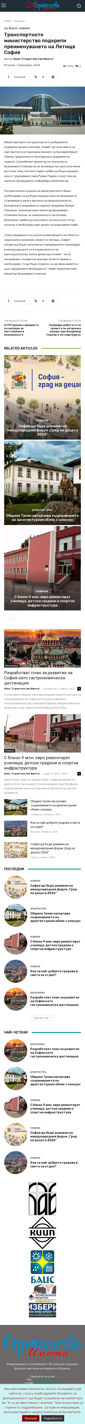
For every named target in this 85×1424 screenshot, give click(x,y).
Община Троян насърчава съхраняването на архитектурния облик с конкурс (42, 517)
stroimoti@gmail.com (47, 1382)
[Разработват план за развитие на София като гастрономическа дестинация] (42, 648)
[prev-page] (6, 618)
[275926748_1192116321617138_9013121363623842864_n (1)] (42, 1232)
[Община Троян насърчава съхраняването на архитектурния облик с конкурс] (42, 483)
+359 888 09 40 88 (45, 1379)
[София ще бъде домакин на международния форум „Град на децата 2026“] (42, 397)
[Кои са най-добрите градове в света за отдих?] (15, 829)
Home (7, 21)
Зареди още (41, 1017)
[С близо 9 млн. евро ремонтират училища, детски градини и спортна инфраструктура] (42, 568)
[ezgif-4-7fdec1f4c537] (42, 1300)
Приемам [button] (31, 1418)
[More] (53, 77)
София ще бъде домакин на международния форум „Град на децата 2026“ (42, 430)
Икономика (11, 665)
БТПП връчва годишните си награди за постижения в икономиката (21, 329)
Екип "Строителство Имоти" (33, 59)
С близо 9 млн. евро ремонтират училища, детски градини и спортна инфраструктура (42, 601)
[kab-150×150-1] (42, 1198)
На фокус (19, 21)
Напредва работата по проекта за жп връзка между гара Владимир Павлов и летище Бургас (63, 329)
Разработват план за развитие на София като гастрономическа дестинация (38, 677)
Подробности (53, 1418)
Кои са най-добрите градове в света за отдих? (54, 973)
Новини (24, 28)
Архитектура (42, 510)
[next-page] (13, 618)
